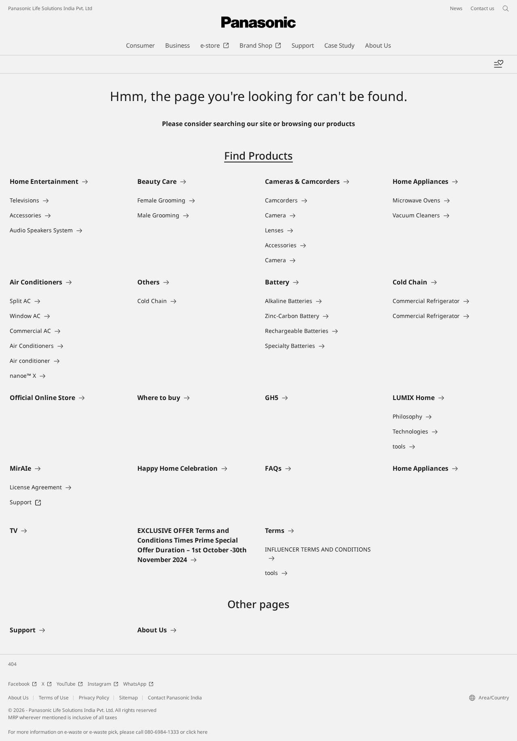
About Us (18, 697)
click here (197, 731)
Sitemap (128, 697)
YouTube (66, 683)
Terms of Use (54, 697)
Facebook (18, 683)
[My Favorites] (498, 64)
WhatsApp (134, 683)
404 (12, 664)
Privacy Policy (94, 697)
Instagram (99, 683)
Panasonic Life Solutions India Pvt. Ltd (50, 8)
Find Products (258, 155)
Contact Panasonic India (175, 697)
